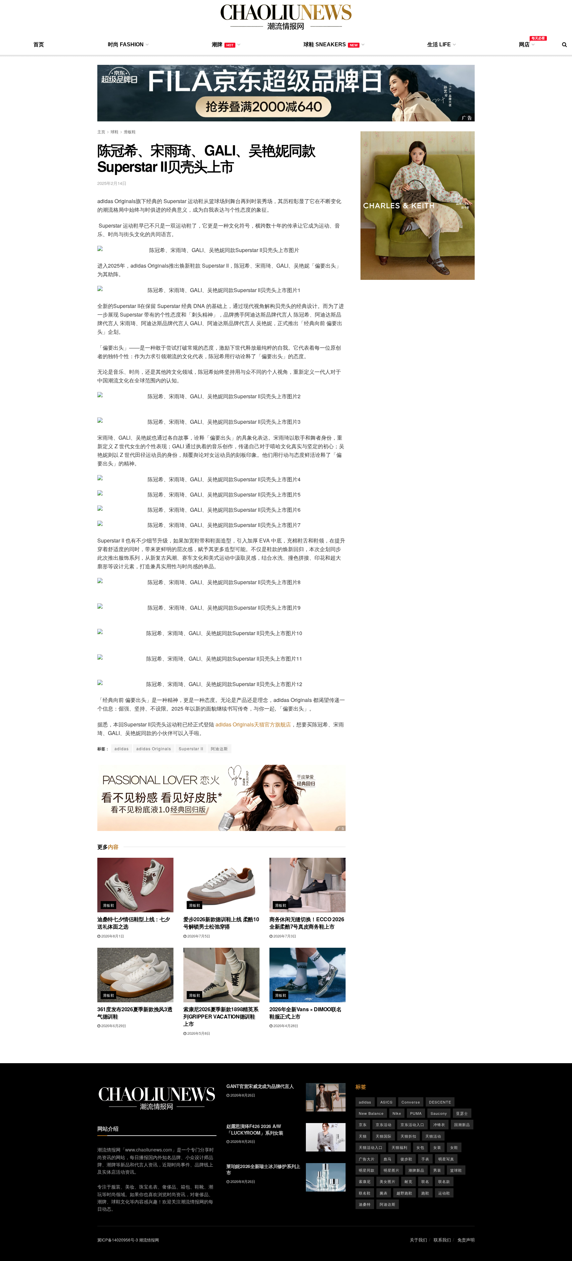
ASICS (386, 1102)
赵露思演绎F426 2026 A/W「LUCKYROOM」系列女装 (254, 1129)
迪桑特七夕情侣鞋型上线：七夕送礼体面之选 (133, 922)
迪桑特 (365, 1204)
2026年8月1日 (112, 935)
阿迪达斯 (219, 748)
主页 (101, 131)
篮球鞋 (456, 1170)
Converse (411, 1102)
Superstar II (191, 748)
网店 (526, 43)
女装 (437, 1147)
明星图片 (392, 1170)
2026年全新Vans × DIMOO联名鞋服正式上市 (305, 1012)
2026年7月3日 (284, 935)
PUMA (416, 1113)
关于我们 (418, 1240)
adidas (122, 748)
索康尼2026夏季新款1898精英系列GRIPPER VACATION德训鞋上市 (220, 1016)
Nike (397, 1113)
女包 (420, 1147)
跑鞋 (425, 1193)
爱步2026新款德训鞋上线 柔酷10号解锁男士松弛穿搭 (221, 922)
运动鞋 (444, 1193)
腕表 (384, 1193)
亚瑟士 (462, 1113)
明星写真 (446, 1158)
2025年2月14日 (111, 183)
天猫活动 (433, 1136)
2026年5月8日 (198, 1033)
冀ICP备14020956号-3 (117, 1239)
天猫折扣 (408, 1136)
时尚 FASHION (126, 44)
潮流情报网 (149, 1239)
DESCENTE (440, 1102)
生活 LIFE (439, 44)
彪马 (388, 1158)
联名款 (444, 1181)
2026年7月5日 (198, 935)
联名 (425, 1181)
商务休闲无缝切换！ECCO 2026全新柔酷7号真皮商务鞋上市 (306, 922)
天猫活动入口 (371, 1147)
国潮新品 (462, 1124)
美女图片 (388, 1181)
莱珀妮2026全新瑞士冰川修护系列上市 (263, 1169)
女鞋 (454, 1147)
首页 (38, 44)
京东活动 (384, 1124)
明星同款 (367, 1170)
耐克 (408, 1181)
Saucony (439, 1113)
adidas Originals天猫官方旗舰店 (253, 724)
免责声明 (466, 1240)
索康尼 (365, 1181)
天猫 (363, 1136)
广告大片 (367, 1158)
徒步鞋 (406, 1158)
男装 (437, 1170)
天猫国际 (384, 1136)
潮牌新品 (416, 1170)
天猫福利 (399, 1147)
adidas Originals (153, 748)
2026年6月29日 (113, 1025)
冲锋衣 (439, 1124)
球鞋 (115, 131)
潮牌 (222, 44)
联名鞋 (365, 1193)
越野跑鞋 (404, 1193)
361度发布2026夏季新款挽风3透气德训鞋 (134, 1012)
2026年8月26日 (242, 1095)
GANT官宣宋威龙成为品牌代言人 (260, 1086)
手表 (425, 1158)
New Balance (371, 1113)
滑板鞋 (130, 131)
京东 (363, 1124)
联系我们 (442, 1240)
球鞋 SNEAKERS (331, 44)
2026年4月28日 (285, 1025)
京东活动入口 (412, 1124)
